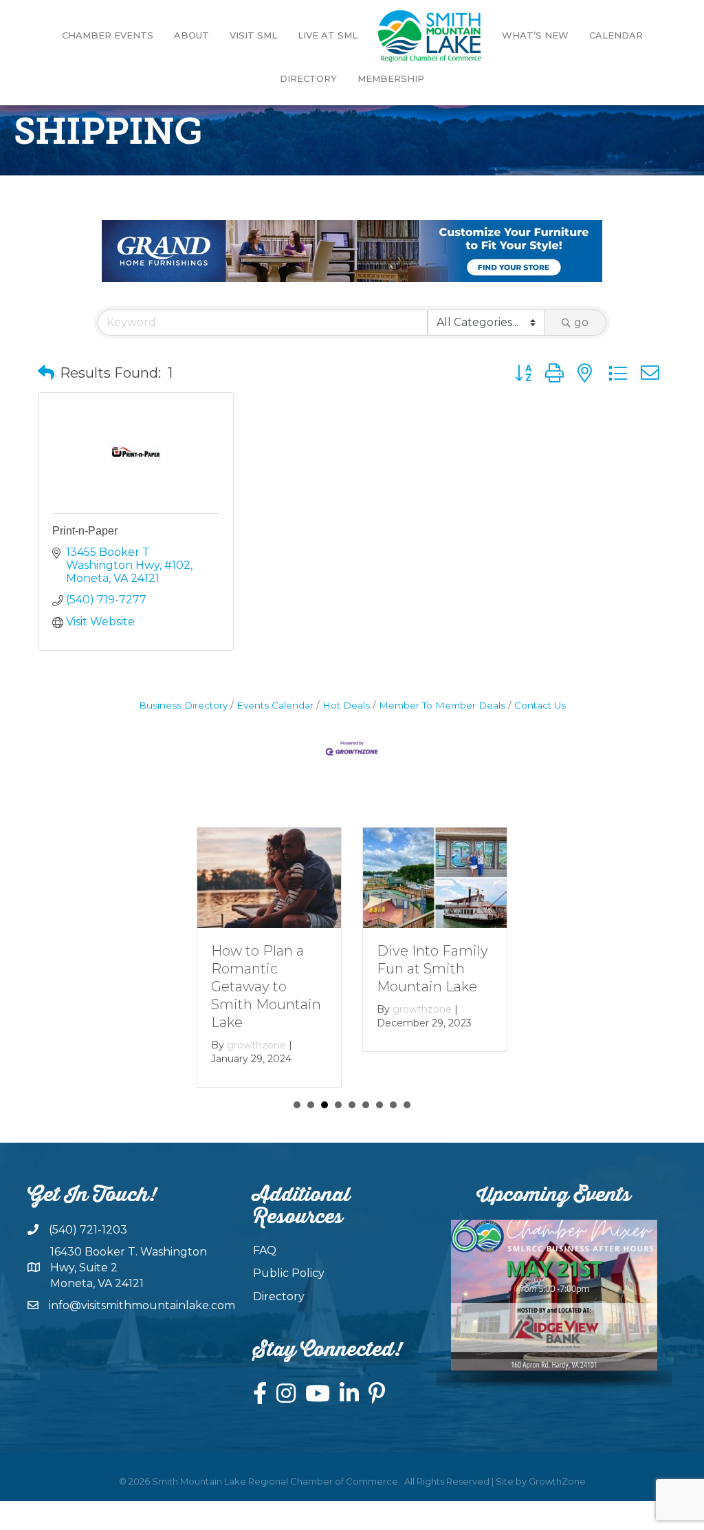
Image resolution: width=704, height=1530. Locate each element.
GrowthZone (557, 1481)
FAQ (264, 1250)
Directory (308, 78)
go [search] (581, 322)
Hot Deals (346, 705)
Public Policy (288, 1273)
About (191, 35)
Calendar (616, 35)
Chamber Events (107, 35)
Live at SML (328, 35)
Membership (391, 78)
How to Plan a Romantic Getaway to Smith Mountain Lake (266, 986)
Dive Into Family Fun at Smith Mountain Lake (432, 968)
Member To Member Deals (442, 705)
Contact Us (540, 705)
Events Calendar (275, 705)
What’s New (535, 35)
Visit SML (253, 35)
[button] (46, 372)
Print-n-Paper (85, 531)
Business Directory (183, 705)
